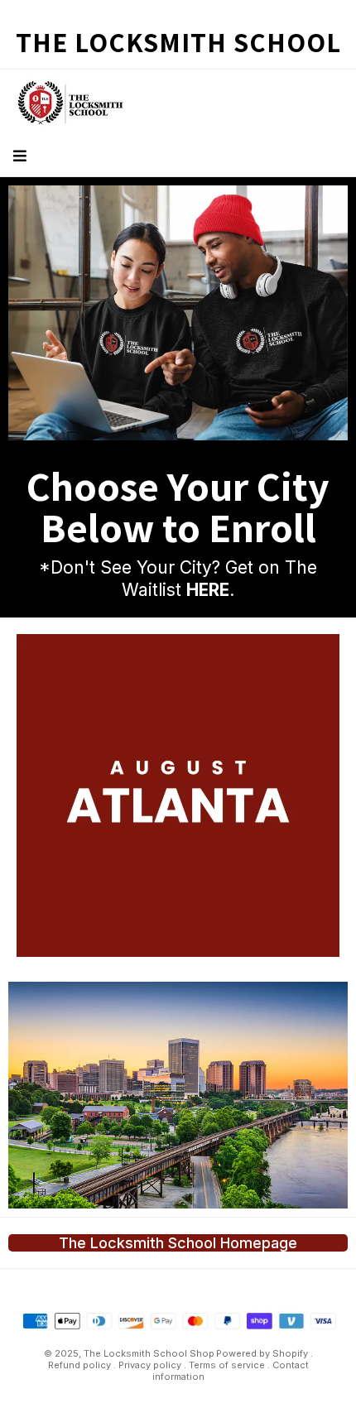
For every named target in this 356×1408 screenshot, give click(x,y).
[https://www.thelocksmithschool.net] (178, 102)
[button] (17, 156)
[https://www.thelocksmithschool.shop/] (178, 312)
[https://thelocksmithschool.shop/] (178, 1095)
